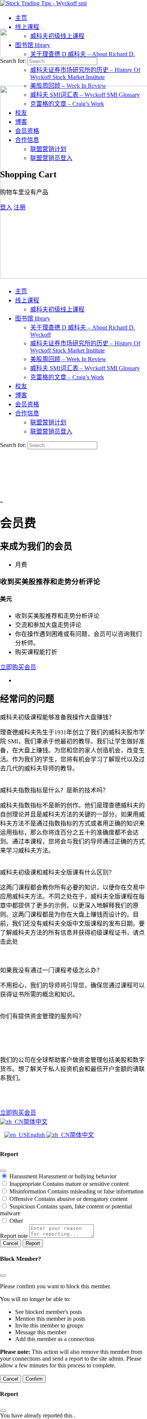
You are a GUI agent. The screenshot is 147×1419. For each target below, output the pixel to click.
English (36, 1135)
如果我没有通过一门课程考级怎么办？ (51, 970)
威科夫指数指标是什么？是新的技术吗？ (54, 790)
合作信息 (27, 413)
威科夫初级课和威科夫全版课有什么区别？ (57, 872)
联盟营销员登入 (51, 431)
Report (33, 1243)
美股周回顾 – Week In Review (68, 359)
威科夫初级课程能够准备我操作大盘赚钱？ (57, 717)
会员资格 (27, 404)
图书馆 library (32, 318)
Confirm (34, 1379)
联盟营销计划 (48, 422)
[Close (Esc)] (3, 1171)
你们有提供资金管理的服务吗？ (42, 1016)
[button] (73, 716)
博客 (21, 395)
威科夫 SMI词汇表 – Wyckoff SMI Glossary (85, 368)
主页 (21, 291)
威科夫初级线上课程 (57, 309)
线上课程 (27, 300)
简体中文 (35, 1121)
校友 (21, 386)
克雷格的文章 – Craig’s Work (67, 377)
